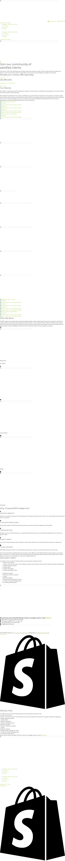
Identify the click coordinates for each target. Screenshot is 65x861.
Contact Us (6, 27)
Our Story (5, 26)
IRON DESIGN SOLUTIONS (42, 632)
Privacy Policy (24, 632)
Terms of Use (17, 632)
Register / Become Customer (10, 24)
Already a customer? (8, 83)
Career (4, 29)
